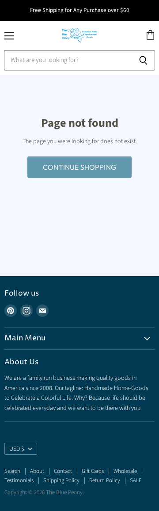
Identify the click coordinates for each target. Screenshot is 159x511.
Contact (63, 471)
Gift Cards (93, 471)
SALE (136, 480)
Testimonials (19, 480)
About (37, 471)
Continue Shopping (79, 167)
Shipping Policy (61, 480)
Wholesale (125, 471)
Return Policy (104, 480)
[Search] (143, 60)
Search (12, 471)
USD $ (16, 449)
